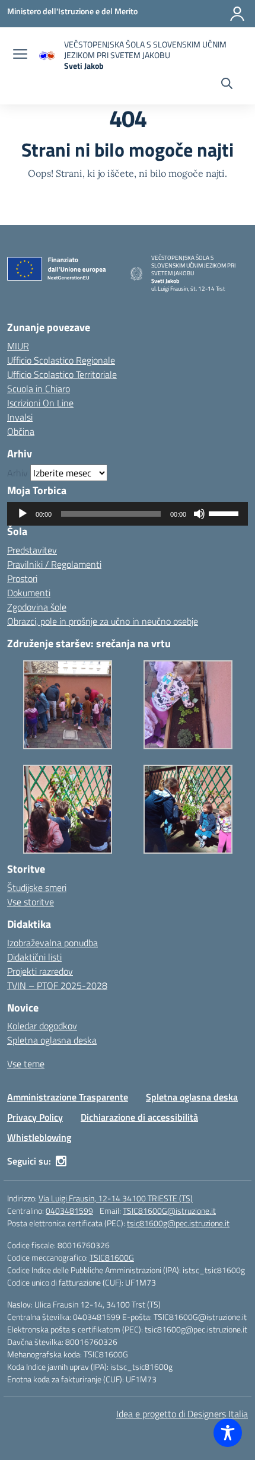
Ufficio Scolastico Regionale (61, 360)
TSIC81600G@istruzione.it (169, 1210)
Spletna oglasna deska (52, 1040)
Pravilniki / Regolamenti (54, 564)
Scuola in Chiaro (38, 388)
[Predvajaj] (22, 514)
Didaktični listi (34, 957)
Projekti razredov (40, 971)
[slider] (225, 512)
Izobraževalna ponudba (52, 943)
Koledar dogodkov (42, 1026)
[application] (127, 514)
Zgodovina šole (36, 607)
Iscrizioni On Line (40, 403)
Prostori (22, 578)
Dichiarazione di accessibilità (139, 1117)
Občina (20, 431)
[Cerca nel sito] (227, 85)
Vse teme (25, 1064)
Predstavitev (32, 550)
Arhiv (17, 473)
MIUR (18, 346)
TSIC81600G (112, 1257)
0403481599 (69, 1210)
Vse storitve (30, 902)
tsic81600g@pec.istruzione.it (178, 1223)
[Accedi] (237, 13)
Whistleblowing (39, 1137)
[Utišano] (199, 514)
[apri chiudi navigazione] (20, 55)
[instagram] (61, 1161)
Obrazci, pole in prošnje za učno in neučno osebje (102, 621)
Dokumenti (28, 593)
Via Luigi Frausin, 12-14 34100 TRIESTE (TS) (116, 1198)
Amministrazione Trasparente (67, 1097)
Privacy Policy (35, 1117)
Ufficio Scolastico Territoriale (62, 374)
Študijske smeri (36, 887)
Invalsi (20, 417)
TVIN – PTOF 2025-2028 (57, 985)
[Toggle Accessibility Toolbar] (227, 1432)
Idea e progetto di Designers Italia (182, 1414)
